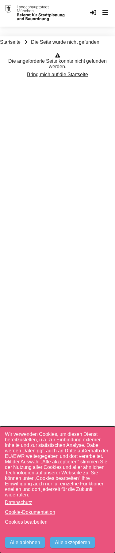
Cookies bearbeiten (26, 522)
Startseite (10, 42)
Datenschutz (18, 502)
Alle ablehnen (25, 542)
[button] (105, 13)
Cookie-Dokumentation (30, 512)
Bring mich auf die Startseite (57, 74)
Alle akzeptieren (72, 542)
